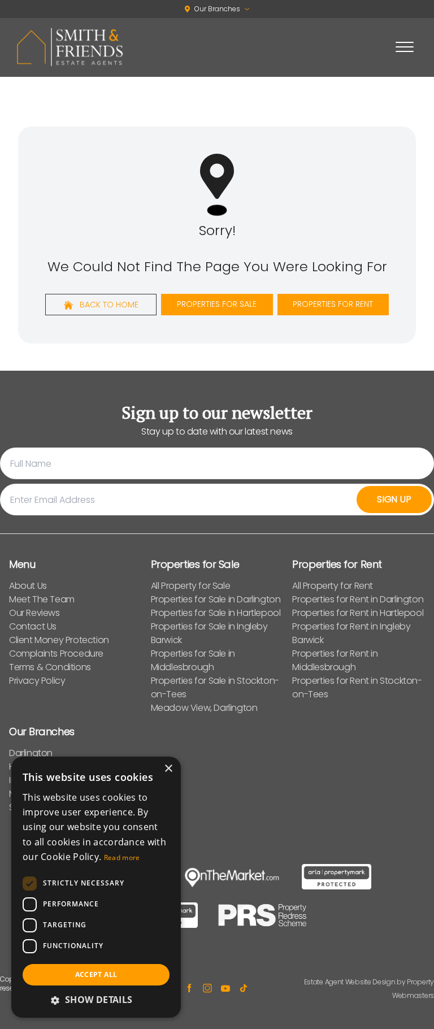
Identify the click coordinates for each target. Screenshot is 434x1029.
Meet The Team (42, 599)
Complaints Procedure (56, 653)
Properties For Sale (217, 304)
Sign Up (394, 499)
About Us (28, 585)
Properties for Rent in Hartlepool (357, 612)
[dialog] (96, 887)
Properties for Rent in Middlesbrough (334, 660)
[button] (96, 999)
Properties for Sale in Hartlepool (216, 612)
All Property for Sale (191, 585)
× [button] (168, 769)
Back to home (107, 304)
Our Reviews (34, 612)
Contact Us (33, 626)
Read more (122, 857)
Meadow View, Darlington (204, 707)
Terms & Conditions (50, 667)
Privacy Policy (37, 680)
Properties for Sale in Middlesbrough (193, 660)
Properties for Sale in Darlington (216, 599)
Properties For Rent (333, 304)
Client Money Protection (59, 639)
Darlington (31, 752)
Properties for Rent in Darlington (357, 599)
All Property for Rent (332, 585)
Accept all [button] (96, 974)
